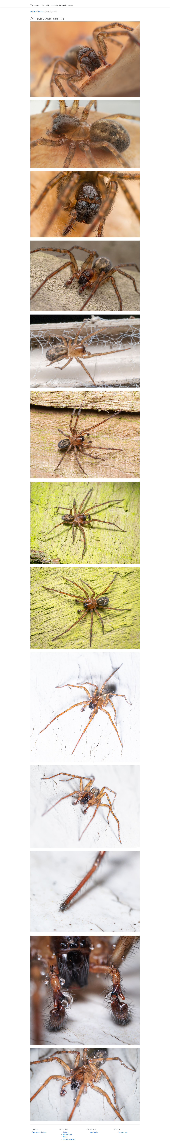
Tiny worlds (45, 5)
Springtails (63, 5)
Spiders (33, 11)
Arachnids (54, 5)
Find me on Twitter (39, 1132)
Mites (65, 1137)
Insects (70, 5)
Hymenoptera (122, 1132)
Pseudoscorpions (69, 1139)
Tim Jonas (34, 5)
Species (40, 11)
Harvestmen (67, 1134)
